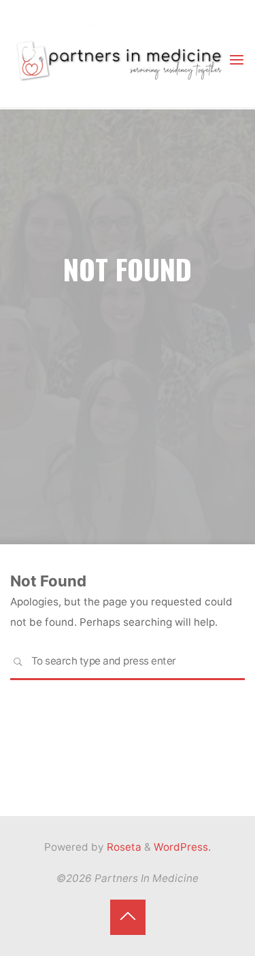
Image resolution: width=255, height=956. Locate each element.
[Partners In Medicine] (119, 59)
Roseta (122, 846)
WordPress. (182, 846)
